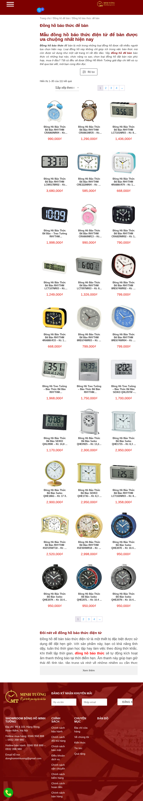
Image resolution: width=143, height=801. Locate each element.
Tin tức (78, 748)
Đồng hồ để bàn (61, 18)
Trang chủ (45, 18)
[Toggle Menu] (10, 4)
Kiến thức (79, 742)
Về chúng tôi (81, 737)
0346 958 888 (36, 736)
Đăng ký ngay (127, 701)
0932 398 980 (16, 739)
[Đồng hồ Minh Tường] (106, 5)
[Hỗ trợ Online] (8, 794)
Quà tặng (79, 753)
